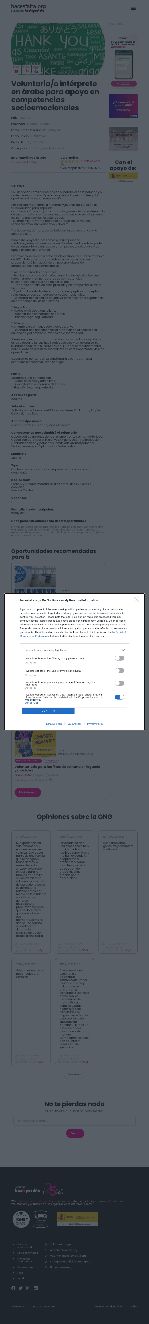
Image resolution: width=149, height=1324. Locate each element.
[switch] (119, 658)
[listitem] (74, 650)
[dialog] (74, 662)
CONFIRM (48, 710)
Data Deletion (54, 723)
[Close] (137, 600)
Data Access (74, 723)
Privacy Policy (95, 723)
